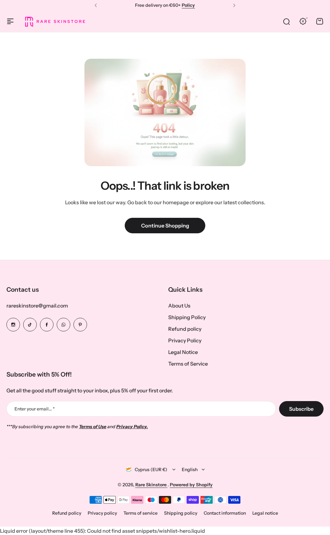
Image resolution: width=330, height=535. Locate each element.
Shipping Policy (187, 317)
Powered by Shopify (191, 485)
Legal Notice (183, 352)
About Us (179, 305)
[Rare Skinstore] (55, 21)
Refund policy (184, 329)
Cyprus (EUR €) (151, 469)
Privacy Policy (184, 340)
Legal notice (265, 513)
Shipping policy (180, 513)
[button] (96, 5)
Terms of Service (188, 363)
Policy (188, 5)
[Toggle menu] (10, 21)
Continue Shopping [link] (165, 225)
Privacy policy (102, 513)
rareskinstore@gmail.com (37, 305)
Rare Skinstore (151, 485)
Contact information (225, 513)
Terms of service (140, 513)
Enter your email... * (35, 409)
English (190, 469)
